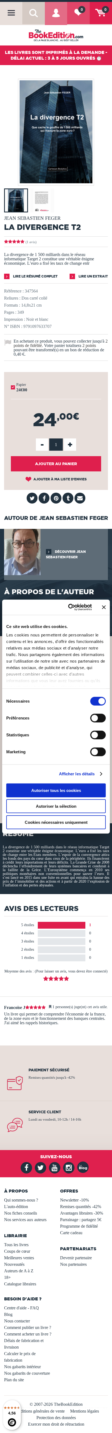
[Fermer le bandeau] (104, 607)
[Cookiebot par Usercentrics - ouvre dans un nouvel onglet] (69, 607)
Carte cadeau (71, 1232)
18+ (7, 1277)
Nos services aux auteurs (25, 1219)
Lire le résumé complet (35, 276)
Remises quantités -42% (80, 1206)
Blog (8, 1314)
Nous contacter (17, 1321)
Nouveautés (14, 1264)
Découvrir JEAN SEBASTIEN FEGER (66, 554)
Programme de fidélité (79, 1226)
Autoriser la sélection (56, 806)
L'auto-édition (16, 1206)
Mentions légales (84, 1411)
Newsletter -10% (74, 1200)
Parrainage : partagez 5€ (80, 1219)
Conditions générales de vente (39, 1411)
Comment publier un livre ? (27, 1327)
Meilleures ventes (19, 1257)
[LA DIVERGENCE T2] (56, 181)
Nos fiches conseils (20, 1213)
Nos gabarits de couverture (27, 1373)
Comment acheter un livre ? (27, 1334)
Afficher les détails (77, 774)
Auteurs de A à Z (18, 1271)
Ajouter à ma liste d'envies (60, 479)
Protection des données (56, 1417)
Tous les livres (16, 1244)
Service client (45, 1112)
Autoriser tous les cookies (56, 790)
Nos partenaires (73, 1264)
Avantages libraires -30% (81, 1213)
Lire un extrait (93, 276)
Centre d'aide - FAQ (21, 1308)
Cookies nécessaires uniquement (56, 822)
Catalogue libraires (20, 1284)
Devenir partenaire (76, 1257)
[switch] (98, 718)
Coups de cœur (17, 1251)
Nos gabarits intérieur (22, 1366)
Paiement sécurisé (49, 1070)
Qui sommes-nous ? (21, 1200)
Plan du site (14, 1379)
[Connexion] (56, 17)
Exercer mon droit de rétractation (56, 1424)
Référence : (14, 291)
